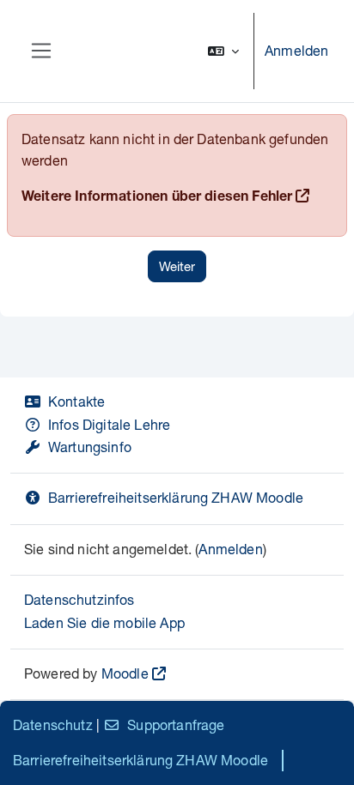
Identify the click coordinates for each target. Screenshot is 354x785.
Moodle (125, 673)
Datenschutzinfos (79, 599)
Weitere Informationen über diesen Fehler (156, 198)
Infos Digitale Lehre (109, 424)
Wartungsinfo (89, 446)
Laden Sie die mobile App (104, 622)
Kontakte (76, 401)
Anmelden (296, 50)
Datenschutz (53, 724)
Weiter (177, 266)
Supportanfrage (175, 724)
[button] (223, 51)
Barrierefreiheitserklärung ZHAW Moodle (175, 497)
